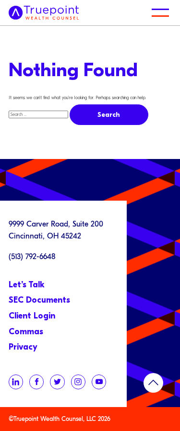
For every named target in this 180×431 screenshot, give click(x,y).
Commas (26, 332)
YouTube (99, 381)
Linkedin (16, 381)
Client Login (32, 316)
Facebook (36, 381)
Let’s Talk (27, 285)
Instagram (78, 381)
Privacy (23, 347)
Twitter (57, 381)
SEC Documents (39, 300)
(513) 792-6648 (32, 256)
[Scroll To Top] (153, 383)
